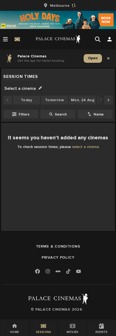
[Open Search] (97, 39)
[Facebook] (37, 272)
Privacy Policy (58, 257)
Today (26, 100)
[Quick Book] (17, 39)
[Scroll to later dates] (108, 100)
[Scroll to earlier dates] (7, 100)
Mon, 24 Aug (82, 100)
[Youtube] (78, 272)
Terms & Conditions (58, 246)
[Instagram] (47, 272)
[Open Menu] (5, 39)
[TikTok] (68, 271)
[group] (58, 5)
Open (93, 58)
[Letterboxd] (58, 271)
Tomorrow (54, 100)
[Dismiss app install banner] (108, 58)
